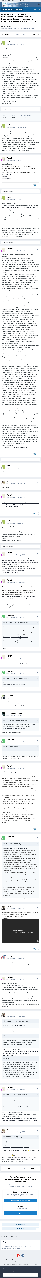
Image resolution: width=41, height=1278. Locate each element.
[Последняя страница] (38, 34)
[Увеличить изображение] (28, 1150)
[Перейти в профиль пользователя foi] (3, 482)
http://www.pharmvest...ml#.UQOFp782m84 (16, 1147)
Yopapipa (9, 26)
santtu (9, 42)
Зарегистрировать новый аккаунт (20, 1200)
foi (7, 481)
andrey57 (10, 615)
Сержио (9, 696)
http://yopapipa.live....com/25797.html (14, 684)
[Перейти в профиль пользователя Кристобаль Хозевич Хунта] (3, 714)
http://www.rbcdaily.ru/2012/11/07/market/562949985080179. (20, 207)
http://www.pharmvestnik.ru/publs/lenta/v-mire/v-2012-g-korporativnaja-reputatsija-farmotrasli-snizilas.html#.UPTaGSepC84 (19, 570)
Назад (7, 34)
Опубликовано (15, 44)
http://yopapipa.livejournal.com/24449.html (14, 447)
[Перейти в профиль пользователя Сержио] (3, 697)
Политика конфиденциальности (22, 1260)
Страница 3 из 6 (20, 34)
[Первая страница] (2, 34)
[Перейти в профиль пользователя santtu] (3, 43)
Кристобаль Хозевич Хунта (17, 713)
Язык (8, 1260)
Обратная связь (20, 1262)
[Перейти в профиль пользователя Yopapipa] (3, 159)
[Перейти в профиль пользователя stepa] (3, 908)
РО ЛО (7, 174)
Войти (20, 1213)
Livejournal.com (6, 178)
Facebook (4, 176)
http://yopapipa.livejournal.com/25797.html (14, 663)
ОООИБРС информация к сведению (23, 28)
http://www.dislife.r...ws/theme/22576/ (13, 705)
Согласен (21, 1275)
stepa (8, 906)
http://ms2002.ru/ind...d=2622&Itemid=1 (15, 848)
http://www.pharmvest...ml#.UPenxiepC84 (15, 637)
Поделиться (21, 1224)
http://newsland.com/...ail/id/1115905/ (12, 985)
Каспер (9, 956)
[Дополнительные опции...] (37, 43)
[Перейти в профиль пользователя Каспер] (3, 957)
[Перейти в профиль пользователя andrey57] (3, 616)
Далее (34, 34)
